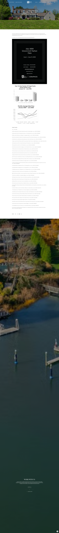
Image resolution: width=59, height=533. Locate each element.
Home (7, 2)
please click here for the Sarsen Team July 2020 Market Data (27, 37)
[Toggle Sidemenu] (54, 2)
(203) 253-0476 (30, 491)
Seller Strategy (11, 2)
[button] (29, 487)
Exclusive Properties (42, 2)
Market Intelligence (18, 2)
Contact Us (49, 2)
